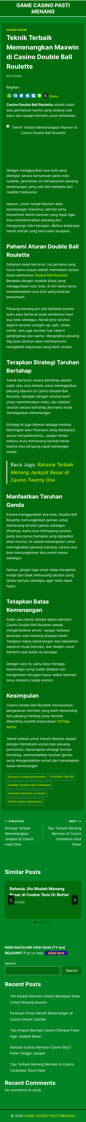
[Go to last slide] (11, 900)
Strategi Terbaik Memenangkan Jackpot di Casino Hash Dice (19, 833)
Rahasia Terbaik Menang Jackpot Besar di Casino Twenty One (42, 472)
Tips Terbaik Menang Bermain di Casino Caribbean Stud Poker (64, 833)
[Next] (75, 900)
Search (10, 963)
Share (53, 96)
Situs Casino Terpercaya (25, 801)
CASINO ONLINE (16, 29)
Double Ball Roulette (51, 275)
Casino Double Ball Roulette (27, 776)
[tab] (35, 922)
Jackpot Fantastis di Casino (26, 793)
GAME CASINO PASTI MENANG (29, 785)
